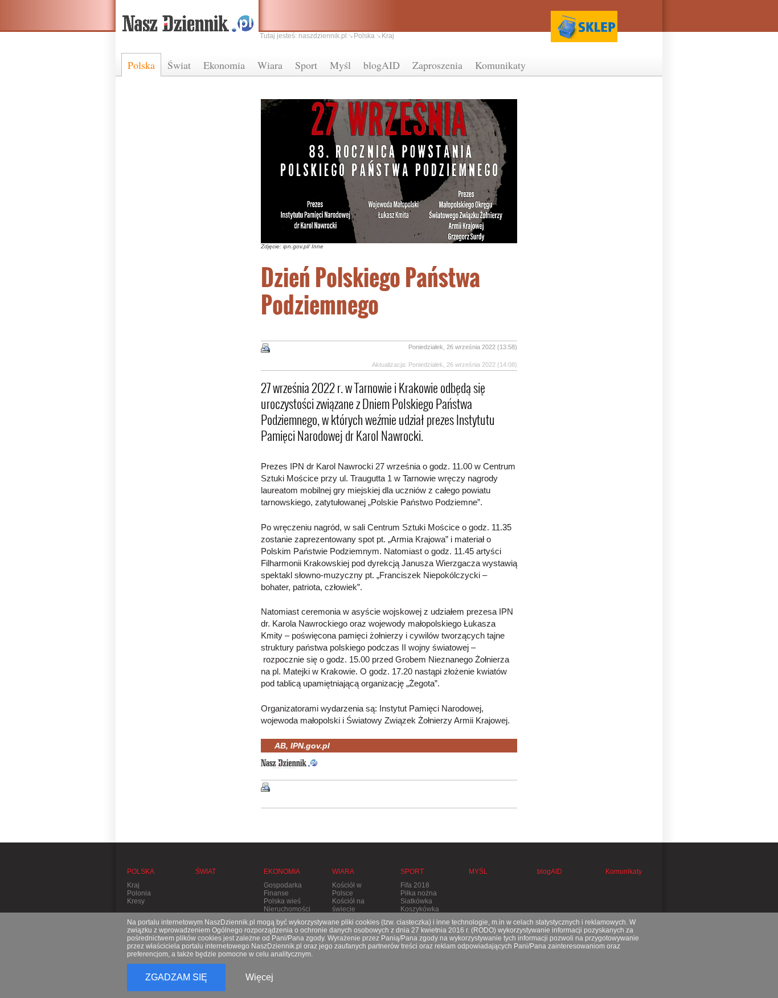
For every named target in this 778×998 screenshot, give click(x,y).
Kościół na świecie (348, 905)
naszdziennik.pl (322, 36)
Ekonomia (224, 65)
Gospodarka (283, 885)
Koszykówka (419, 909)
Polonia (139, 893)
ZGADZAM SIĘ (176, 977)
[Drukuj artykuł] (265, 348)
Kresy (136, 901)
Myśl (340, 65)
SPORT (412, 872)
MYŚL (478, 872)
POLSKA (140, 872)
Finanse (276, 893)
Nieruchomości (287, 909)
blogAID (381, 65)
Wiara (269, 65)
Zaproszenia (437, 65)
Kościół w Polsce (347, 889)
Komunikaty (500, 65)
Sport (306, 65)
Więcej (259, 977)
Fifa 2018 (414, 885)
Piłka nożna (418, 893)
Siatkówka (416, 901)
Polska (141, 65)
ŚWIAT (205, 872)
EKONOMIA (282, 872)
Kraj (388, 36)
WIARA (343, 872)
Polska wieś (282, 901)
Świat (179, 65)
